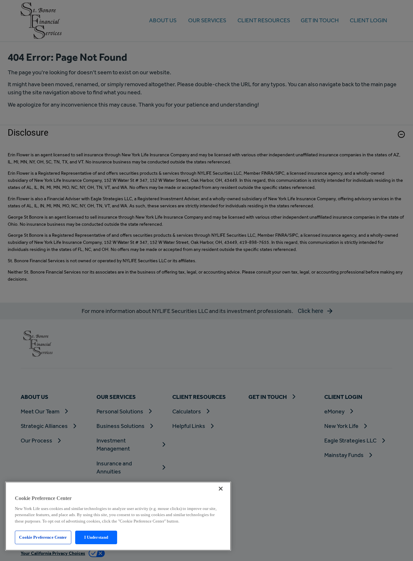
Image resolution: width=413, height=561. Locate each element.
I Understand (96, 537)
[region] (118, 516)
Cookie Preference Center (43, 537)
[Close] (221, 489)
